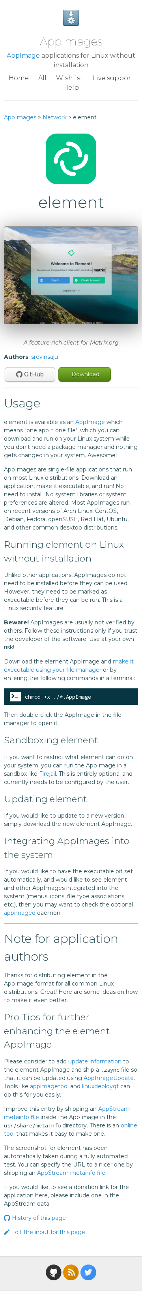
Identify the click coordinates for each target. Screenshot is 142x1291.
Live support (113, 78)
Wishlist (69, 78)
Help (71, 87)
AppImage (23, 55)
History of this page (38, 1217)
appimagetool (49, 1086)
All (42, 78)
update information (94, 1061)
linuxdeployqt (100, 1086)
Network (55, 117)
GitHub (33, 374)
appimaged (20, 912)
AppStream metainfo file (71, 1172)
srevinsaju (44, 356)
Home (19, 78)
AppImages (71, 41)
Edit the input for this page (47, 1232)
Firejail (47, 773)
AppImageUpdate (109, 1078)
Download (84, 374)
